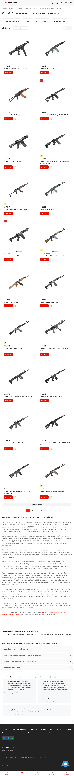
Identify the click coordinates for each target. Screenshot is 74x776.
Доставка (5, 733)
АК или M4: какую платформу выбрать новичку (20, 635)
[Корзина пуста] (71, 3)
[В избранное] (15, 72)
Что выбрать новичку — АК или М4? (16, 649)
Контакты (31, 733)
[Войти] (61, 3)
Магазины (41, 733)
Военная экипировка (19, 729)
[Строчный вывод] (67, 28)
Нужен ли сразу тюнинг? (12, 667)
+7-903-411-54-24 (8, 747)
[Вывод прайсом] (70, 28)
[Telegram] (8, 738)
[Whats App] (12, 738)
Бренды (43, 729)
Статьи (59, 729)
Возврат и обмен (18, 733)
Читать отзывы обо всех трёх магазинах (15, 719)
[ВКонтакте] (4, 738)
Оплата (68, 729)
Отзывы (51, 733)
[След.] (50, 510)
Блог (51, 729)
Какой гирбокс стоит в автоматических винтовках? (22, 655)
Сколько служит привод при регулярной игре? (20, 661)
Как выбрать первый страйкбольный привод (56, 635)
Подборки (33, 729)
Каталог (5, 729)
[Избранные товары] (66, 3)
